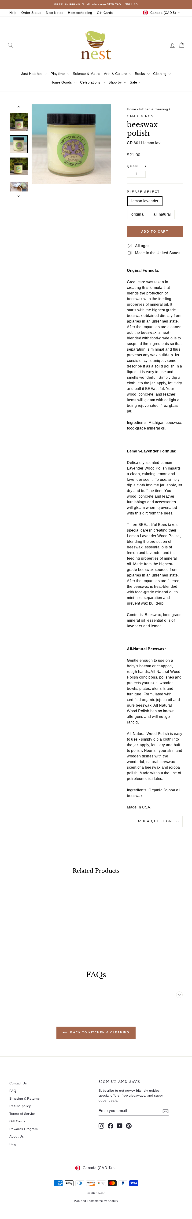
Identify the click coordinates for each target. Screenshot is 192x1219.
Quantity (137, 166)
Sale (134, 82)
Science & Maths (86, 74)
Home (131, 109)
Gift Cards (105, 13)
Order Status (31, 13)
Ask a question (155, 821)
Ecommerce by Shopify (102, 1201)
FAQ (12, 1091)
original (137, 214)
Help (13, 13)
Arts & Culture (116, 74)
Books (140, 74)
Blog (12, 1144)
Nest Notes (54, 13)
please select (143, 192)
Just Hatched (32, 74)
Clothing (160, 74)
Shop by (115, 82)
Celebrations (90, 82)
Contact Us (18, 1083)
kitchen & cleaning (153, 109)
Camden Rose (141, 116)
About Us (16, 1136)
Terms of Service (22, 1114)
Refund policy (20, 1106)
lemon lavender (145, 201)
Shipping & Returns (24, 1098)
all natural (162, 214)
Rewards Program (23, 1129)
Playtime (58, 74)
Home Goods (62, 82)
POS (77, 1201)
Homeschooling (80, 13)
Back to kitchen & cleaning (99, 1032)
